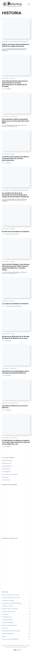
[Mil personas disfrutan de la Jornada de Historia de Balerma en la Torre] (16, 320)
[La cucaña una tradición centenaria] (16, 287)
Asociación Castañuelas (8, 600)
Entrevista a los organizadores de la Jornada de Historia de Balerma (15, 372)
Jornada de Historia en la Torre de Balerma (15, 406)
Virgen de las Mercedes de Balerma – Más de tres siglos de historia (16, 45)
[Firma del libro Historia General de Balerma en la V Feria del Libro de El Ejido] (16, 103)
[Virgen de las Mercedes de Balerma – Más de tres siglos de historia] (16, 28)
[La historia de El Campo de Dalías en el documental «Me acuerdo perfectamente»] (16, 140)
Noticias (12, 78)
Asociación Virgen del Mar (8, 611)
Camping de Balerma (7, 466)
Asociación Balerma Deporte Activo (11, 597)
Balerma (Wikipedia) (7, 460)
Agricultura (10, 234)
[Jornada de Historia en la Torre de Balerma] (16, 389)
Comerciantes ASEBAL (8, 622)
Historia (8, 48)
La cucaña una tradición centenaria (15, 304)
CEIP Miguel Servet (7, 617)
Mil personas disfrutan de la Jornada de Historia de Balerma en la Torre (15, 337)
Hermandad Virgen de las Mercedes (19, 41)
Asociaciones (13, 116)
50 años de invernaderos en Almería (15, 231)
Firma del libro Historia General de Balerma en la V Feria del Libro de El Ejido (15, 121)
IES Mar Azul (5, 477)
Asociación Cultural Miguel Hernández (11, 603)
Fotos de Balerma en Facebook (10, 474)
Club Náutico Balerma (7, 619)
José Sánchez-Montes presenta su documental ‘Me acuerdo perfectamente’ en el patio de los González (15, 83)
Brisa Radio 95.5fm (6, 463)
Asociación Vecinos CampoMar (10, 608)
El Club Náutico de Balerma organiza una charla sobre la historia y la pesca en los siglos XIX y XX (16, 442)
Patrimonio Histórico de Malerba (10, 639)
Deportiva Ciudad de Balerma (9, 625)
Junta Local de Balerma (8, 633)
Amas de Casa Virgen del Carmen (10, 594)
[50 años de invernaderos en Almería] (16, 215)
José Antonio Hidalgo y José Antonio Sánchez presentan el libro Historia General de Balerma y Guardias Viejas (16, 267)
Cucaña (8, 306)
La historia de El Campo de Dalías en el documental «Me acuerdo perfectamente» (15, 158)
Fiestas (13, 306)
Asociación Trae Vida (7, 606)
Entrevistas (13, 368)
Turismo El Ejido (6, 480)
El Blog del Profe (6, 468)
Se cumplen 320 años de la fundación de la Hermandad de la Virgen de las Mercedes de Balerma (15, 195)
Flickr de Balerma (6, 471)
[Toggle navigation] (29, 5)
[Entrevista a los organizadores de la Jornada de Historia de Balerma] (16, 355)
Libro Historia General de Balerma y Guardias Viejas (14, 49)
